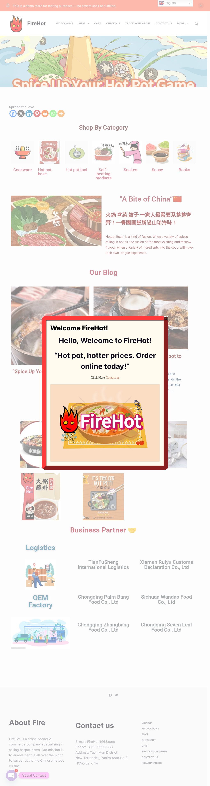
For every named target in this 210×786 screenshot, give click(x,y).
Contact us (112, 377)
